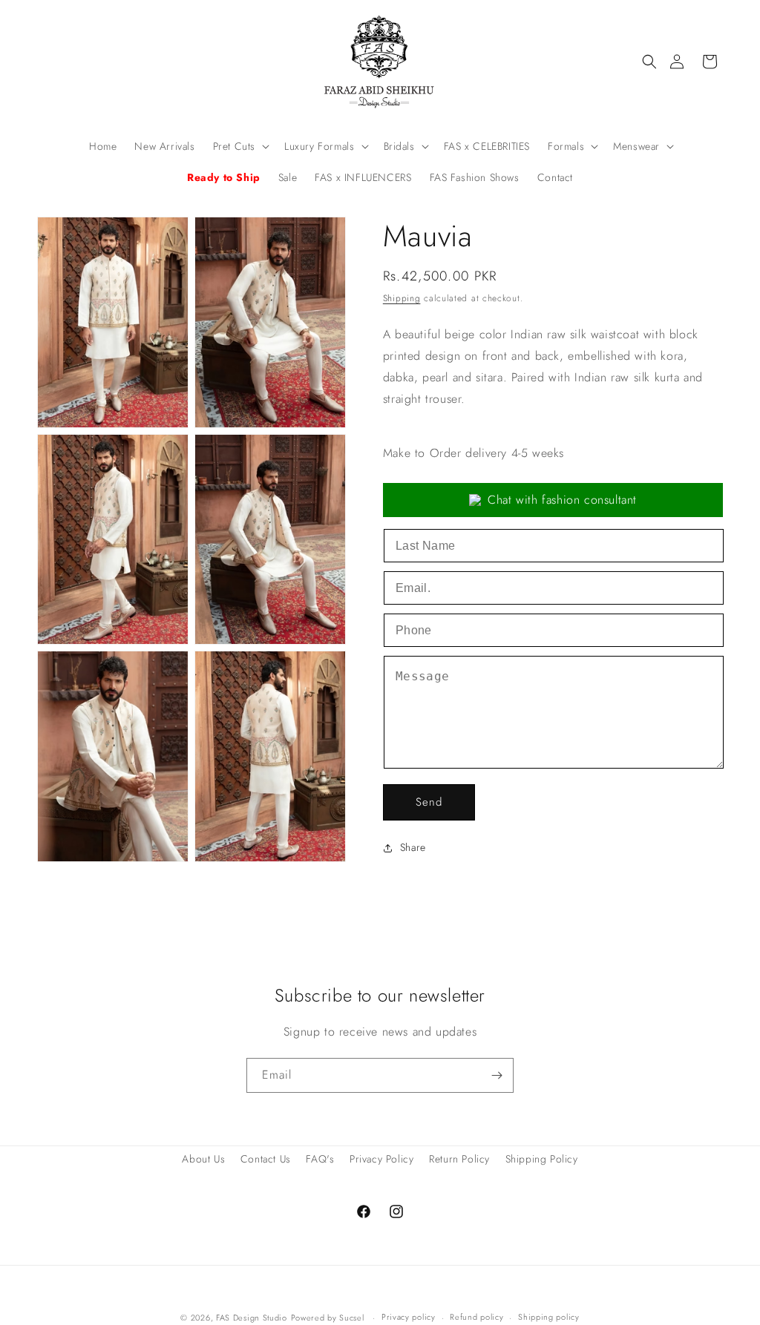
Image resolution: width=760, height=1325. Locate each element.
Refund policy (476, 1317)
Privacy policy (408, 1317)
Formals (566, 146)
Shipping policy (549, 1317)
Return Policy (459, 1158)
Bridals (399, 146)
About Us (203, 1158)
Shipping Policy (541, 1158)
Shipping (402, 298)
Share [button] (413, 847)
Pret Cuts (234, 146)
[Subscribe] (496, 1075)
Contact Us (265, 1158)
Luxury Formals (319, 146)
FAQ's (320, 1158)
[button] (649, 61)
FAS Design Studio (251, 1318)
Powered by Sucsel (329, 1318)
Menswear (636, 146)
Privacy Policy (381, 1158)
